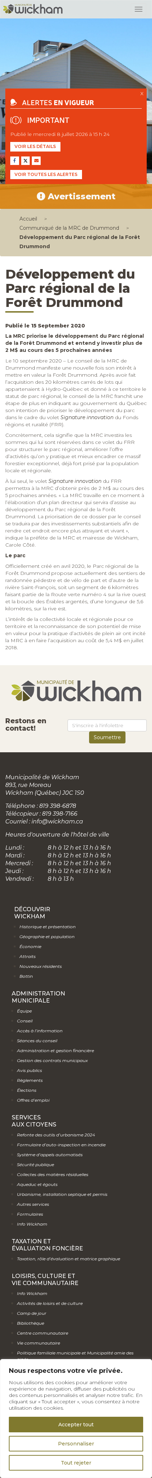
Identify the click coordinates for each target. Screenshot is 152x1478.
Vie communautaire (38, 1343)
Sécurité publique (35, 1164)
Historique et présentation (47, 926)
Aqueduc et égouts (37, 1184)
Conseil (25, 1020)
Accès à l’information (40, 1030)
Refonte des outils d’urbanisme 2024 (56, 1134)
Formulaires (30, 1214)
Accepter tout (76, 1424)
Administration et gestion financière (55, 1050)
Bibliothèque (30, 1323)
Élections (26, 1090)
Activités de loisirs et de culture (50, 1303)
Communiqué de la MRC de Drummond (69, 228)
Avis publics (29, 1070)
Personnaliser (76, 1443)
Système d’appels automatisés (50, 1154)
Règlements (30, 1080)
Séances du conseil (37, 1040)
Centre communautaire (42, 1333)
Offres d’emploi (33, 1100)
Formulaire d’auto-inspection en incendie (61, 1144)
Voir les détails (35, 146)
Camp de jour (31, 1313)
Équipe (24, 1011)
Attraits (27, 956)
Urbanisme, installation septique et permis (62, 1194)
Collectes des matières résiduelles (52, 1174)
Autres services (33, 1204)
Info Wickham (32, 1224)
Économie (30, 946)
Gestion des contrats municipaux (52, 1060)
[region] (76, 1418)
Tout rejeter (76, 1463)
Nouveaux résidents (40, 966)
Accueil (28, 219)
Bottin (26, 976)
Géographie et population (47, 936)
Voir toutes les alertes (45, 174)
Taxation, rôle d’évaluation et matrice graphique (68, 1258)
